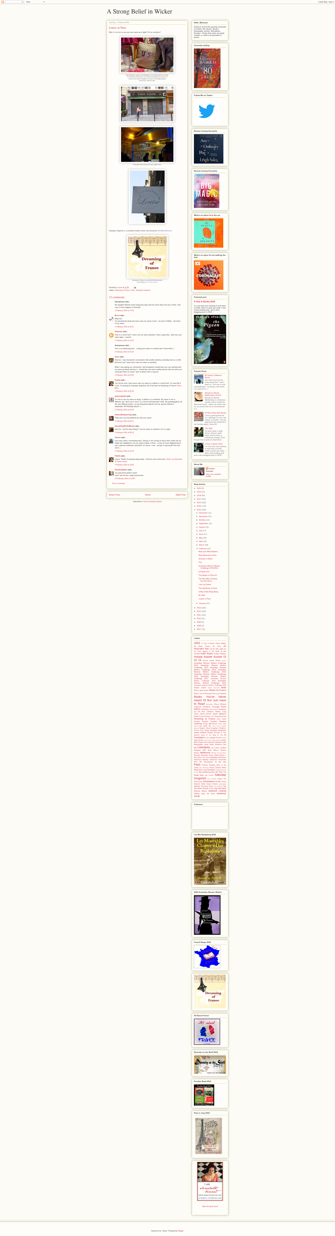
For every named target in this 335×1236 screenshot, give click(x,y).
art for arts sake (216, 649)
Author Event (200, 688)
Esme (117, 357)
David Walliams (219, 714)
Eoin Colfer (221, 719)
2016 (199, 502)
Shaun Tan (221, 779)
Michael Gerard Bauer (218, 753)
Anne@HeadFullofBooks (125, 426)
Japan (224, 737)
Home (148, 495)
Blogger (180, 1231)
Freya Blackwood (210, 724)
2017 (199, 499)
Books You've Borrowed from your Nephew (210, 694)
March (202, 545)
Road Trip (222, 772)
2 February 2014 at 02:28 (124, 410)
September (204, 523)
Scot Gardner (211, 779)
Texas (211, 786)
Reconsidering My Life (208, 772)
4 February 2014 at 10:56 (124, 465)
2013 (199, 608)
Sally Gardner (209, 775)
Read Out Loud (200, 770)
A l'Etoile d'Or (204, 572)
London (223, 748)
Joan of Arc (198, 740)
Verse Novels (202, 788)
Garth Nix (207, 726)
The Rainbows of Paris (208, 588)
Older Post (181, 495)
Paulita (118, 380)
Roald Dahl (199, 775)
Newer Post (114, 495)
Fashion (197, 721)
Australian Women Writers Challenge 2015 (210, 671)
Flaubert (205, 721)
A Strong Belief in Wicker (139, 11)
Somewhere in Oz (211, 781)
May (201, 538)
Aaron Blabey (221, 643)
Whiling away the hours (204, 794)
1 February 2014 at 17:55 (124, 310)
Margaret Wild (200, 750)
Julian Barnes (216, 740)
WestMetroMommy (164, 231)
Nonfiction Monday (201, 760)
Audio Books (206, 653)
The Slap (208, 428)
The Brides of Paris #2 (208, 575)
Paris (133, 290)
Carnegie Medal (219, 707)
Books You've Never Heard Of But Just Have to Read (210, 700)
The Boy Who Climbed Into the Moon (208, 580)
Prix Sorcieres (204, 767)
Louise (211, 468)
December (203, 513)
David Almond (205, 714)
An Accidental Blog (152, 282)
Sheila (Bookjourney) (123, 415)
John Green (207, 740)
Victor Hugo (213, 788)
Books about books (201, 690)
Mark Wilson (213, 750)
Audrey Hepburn (220, 654)
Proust (211, 768)
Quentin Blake (220, 768)
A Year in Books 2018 (204, 301)
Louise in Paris (205, 599)
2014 (199, 510)
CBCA (197, 709)
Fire (200, 562)
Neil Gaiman (206, 757)
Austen (224, 660)
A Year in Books (208, 643)
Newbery (214, 757)
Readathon (211, 770)
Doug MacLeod (220, 716)
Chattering (204, 709)
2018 (199, 495)
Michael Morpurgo (201, 755)
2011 (199, 615)
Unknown (118, 332)
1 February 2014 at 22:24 (124, 340)
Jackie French (216, 738)
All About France (202, 646)
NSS (195, 762)
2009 (199, 622)
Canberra (206, 707)
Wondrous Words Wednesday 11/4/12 (213, 394)
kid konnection (209, 742)
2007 (199, 629)
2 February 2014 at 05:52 (124, 432)
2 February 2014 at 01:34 (124, 352)
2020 (199, 488)
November (203, 516)
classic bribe (213, 709)
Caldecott (197, 707)
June (201, 534)
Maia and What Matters (208, 551)
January (202, 603)
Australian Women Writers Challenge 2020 (210, 685)
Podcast (205, 765)
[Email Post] (134, 287)
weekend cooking (217, 791)
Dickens (208, 716)
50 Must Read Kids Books (215, 413)
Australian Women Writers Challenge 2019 (210, 682)
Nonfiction (222, 757)
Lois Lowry (215, 748)
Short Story (198, 782)
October (202, 520)
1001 (197, 643)
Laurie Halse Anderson (213, 744)
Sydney (197, 786)
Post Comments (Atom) (152, 501)
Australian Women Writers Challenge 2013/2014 (209, 567)
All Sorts (217, 646)
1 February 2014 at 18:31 (124, 327)
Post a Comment (118, 483)
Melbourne (205, 752)
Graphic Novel (204, 728)
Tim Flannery (218, 786)
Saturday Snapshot (143, 290)
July (201, 531)
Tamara (118, 437)
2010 (199, 618)
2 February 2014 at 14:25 (124, 451)
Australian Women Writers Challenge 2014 (210, 668)
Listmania (204, 747)
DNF (212, 716)
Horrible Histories (213, 733)
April (201, 541)
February (203, 548)
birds (223, 687)
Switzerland (222, 784)
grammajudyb (120, 396)
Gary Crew (216, 726)
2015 (199, 506)
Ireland (207, 737)
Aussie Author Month (211, 660)
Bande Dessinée (214, 688)
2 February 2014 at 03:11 (124, 421)
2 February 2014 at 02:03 (124, 375)
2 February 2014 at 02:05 (124, 391)
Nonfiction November (218, 760)
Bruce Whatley (220, 704)
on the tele (220, 762)
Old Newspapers (206, 762)
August (202, 527)
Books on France (217, 690)
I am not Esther (205, 584)
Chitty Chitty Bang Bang (208, 592)
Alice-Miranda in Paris (208, 555)
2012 (199, 611)
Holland (203, 732)
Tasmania (204, 786)
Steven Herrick (212, 784)
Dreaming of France (122, 290)
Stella (203, 784)
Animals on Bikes (206, 559)
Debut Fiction (199, 716)
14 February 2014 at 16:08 (125, 478)
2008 (199, 626)
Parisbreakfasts (121, 470)
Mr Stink (202, 595)
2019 (199, 492)
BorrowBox (209, 704)
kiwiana (218, 742)
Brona (117, 315)
